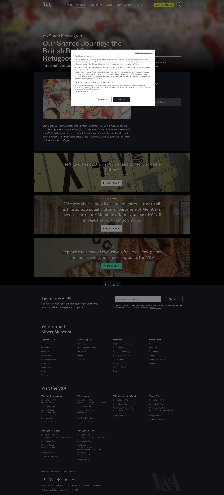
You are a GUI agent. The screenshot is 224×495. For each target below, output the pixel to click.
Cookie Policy (98, 78)
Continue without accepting (144, 53)
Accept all (121, 99)
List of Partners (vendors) (84, 91)
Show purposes (102, 99)
